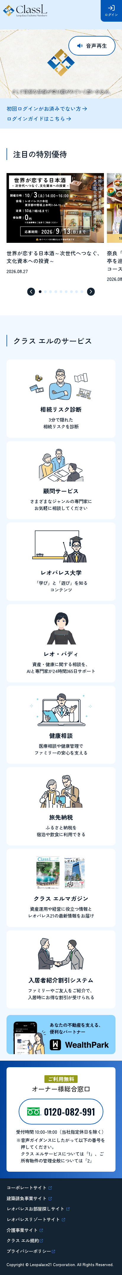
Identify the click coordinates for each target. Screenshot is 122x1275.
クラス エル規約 (23, 1240)
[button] (31, 291)
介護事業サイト (23, 1230)
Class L (25, 10)
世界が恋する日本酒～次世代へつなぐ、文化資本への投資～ (54, 256)
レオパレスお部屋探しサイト (36, 1208)
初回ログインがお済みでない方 (44, 109)
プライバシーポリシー (29, 1251)
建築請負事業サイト (27, 1198)
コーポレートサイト (27, 1187)
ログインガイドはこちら (36, 119)
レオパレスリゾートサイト (34, 1219)
